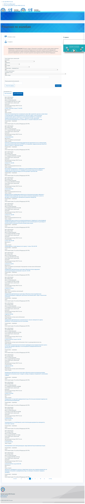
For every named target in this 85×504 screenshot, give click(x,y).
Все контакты (3, 496)
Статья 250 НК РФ (9, 137)
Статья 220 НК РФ (9, 189)
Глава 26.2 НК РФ (9, 314)
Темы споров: (8, 112)
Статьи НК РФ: (8, 107)
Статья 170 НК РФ (9, 108)
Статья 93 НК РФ (9, 418)
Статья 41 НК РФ (17, 339)
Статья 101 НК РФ (9, 393)
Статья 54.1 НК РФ (9, 264)
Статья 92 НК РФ (9, 464)
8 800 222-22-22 (4, 495)
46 (40, 478)
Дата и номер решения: (10, 100)
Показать (58, 85)
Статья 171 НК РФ (18, 108)
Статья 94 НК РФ (17, 464)
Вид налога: (8, 109)
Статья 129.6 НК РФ (9, 240)
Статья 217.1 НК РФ (9, 163)
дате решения (8, 93)
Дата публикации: (9, 97)
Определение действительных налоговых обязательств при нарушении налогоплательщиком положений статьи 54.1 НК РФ (22, 270)
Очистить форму (10, 85)
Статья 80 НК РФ (9, 442)
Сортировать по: (8, 91)
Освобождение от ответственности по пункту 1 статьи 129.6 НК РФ (21, 246)
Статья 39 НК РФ (9, 339)
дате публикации (18, 93)
